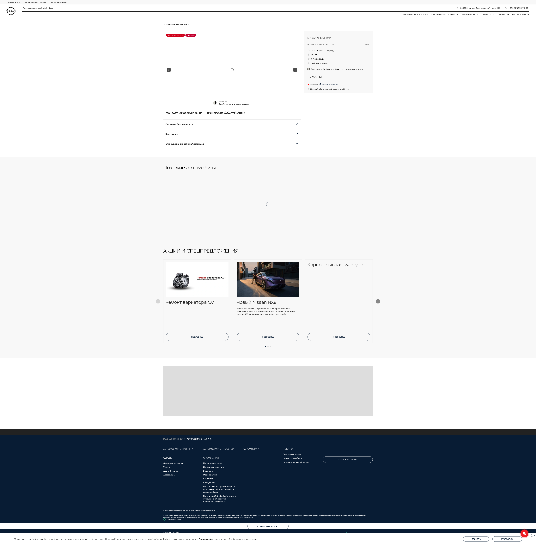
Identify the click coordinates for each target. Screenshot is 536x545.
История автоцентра (213, 467)
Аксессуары (169, 474)
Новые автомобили (292, 458)
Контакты (208, 478)
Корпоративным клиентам (296, 462)
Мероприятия (210, 474)
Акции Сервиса (170, 470)
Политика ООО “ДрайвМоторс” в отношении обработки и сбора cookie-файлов (219, 489)
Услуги (166, 467)
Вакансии (208, 470)
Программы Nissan (292, 454)
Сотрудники (209, 482)
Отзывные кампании (173, 463)
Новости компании (212, 463)
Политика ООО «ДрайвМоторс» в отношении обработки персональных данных (219, 499)
